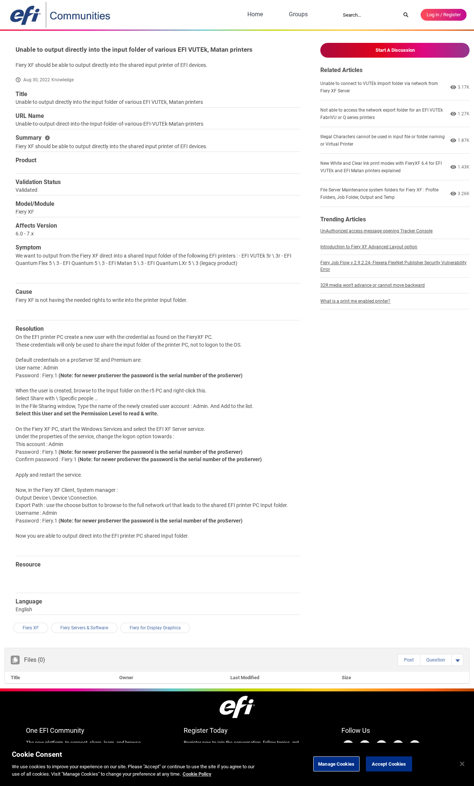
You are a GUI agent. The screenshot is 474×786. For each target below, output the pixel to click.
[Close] (462, 764)
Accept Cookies (389, 763)
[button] (409, 660)
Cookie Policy (197, 773)
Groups (298, 14)
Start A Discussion (395, 50)
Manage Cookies (336, 763)
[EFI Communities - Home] (60, 15)
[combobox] (369, 14)
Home (255, 14)
